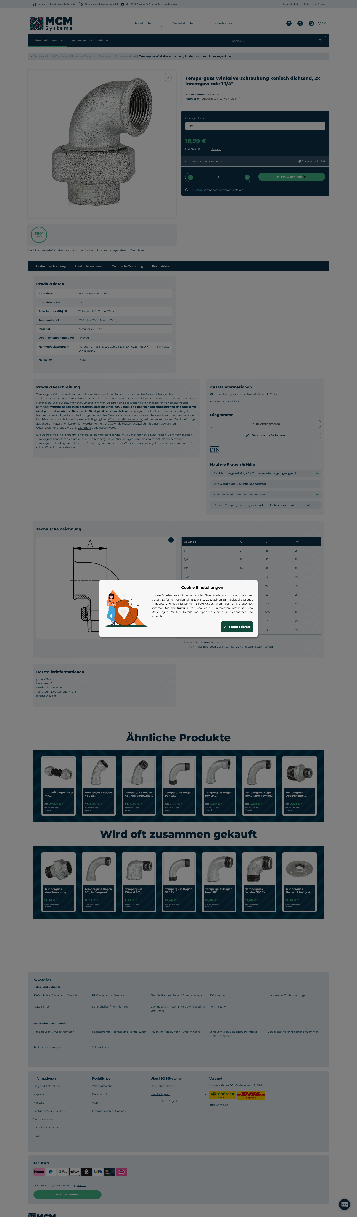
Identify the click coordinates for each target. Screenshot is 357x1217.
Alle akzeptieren (237, 627)
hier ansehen (238, 612)
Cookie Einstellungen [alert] (202, 587)
